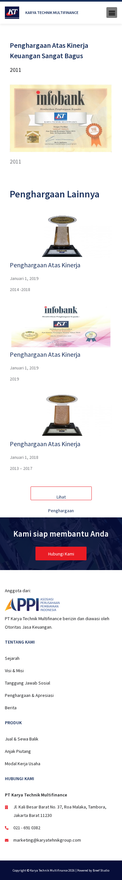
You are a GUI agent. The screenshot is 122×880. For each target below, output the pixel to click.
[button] (111, 12)
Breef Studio (101, 870)
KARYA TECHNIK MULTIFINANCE (51, 12)
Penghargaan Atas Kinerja (45, 265)
